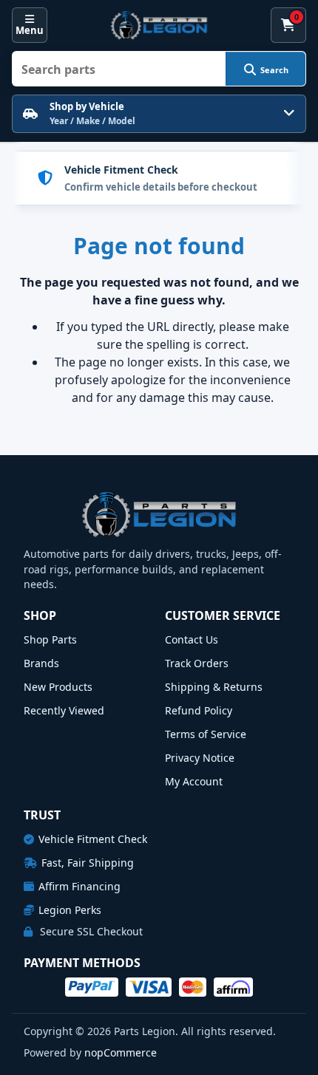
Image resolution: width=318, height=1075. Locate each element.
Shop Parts (50, 639)
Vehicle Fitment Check (92, 839)
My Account (194, 781)
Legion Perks (69, 910)
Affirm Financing (79, 886)
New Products (58, 687)
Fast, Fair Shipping (87, 863)
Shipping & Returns (214, 687)
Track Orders (197, 663)
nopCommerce (120, 1052)
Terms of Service (205, 734)
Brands (41, 663)
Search (274, 69)
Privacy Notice (199, 758)
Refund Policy (198, 710)
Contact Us (191, 639)
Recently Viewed (64, 710)
